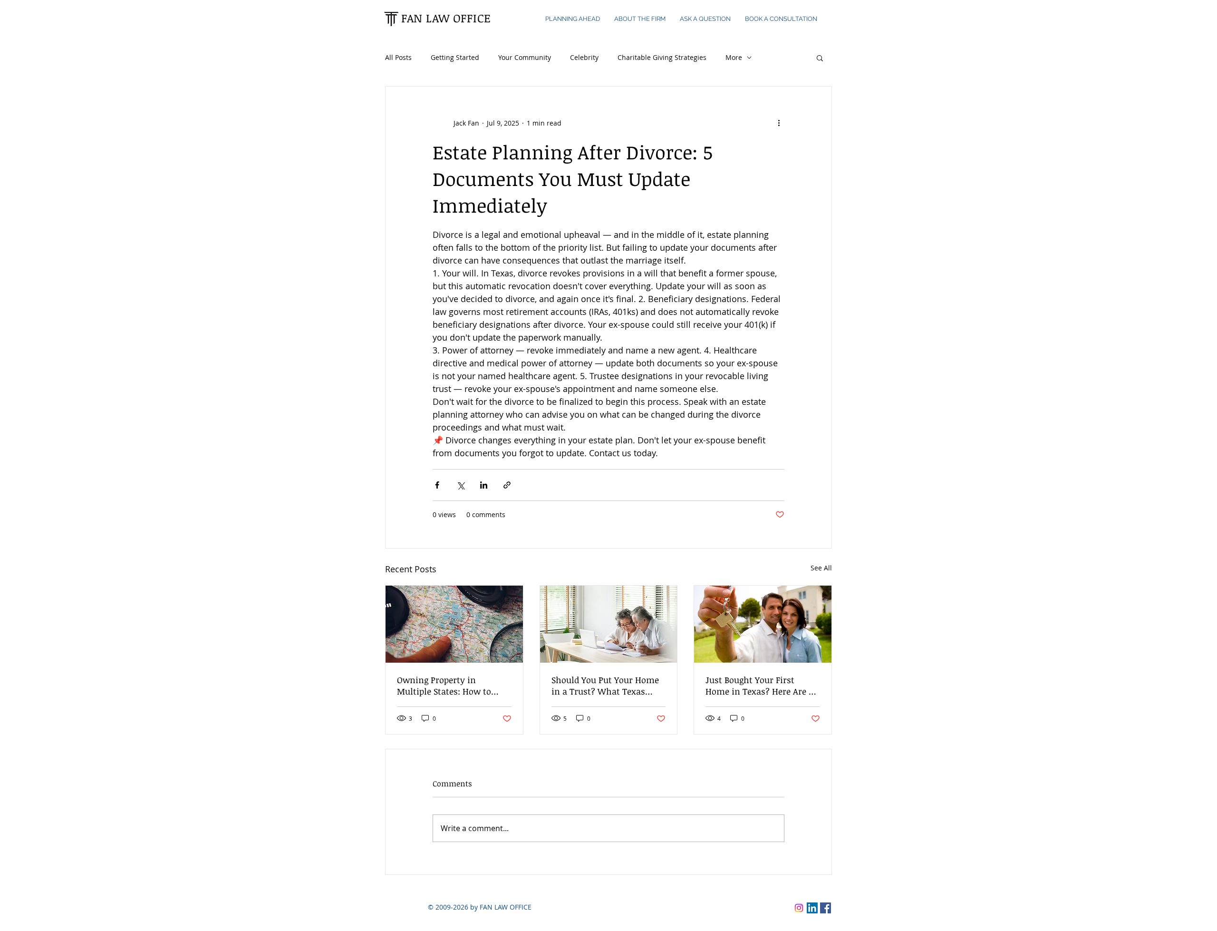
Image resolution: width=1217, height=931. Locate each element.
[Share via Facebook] (437, 485)
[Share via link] (507, 485)
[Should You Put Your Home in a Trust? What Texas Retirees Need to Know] (608, 624)
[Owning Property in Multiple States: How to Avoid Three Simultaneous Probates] (454, 624)
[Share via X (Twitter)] (460, 485)
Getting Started (455, 57)
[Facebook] (825, 907)
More (733, 57)
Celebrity (584, 57)
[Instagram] (798, 907)
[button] (819, 57)
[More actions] (778, 122)
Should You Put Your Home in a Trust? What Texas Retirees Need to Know (605, 685)
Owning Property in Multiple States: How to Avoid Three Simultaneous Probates (449, 685)
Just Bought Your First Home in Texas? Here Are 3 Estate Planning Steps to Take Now (759, 685)
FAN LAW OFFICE (446, 18)
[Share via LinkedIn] (483, 485)
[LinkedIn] (812, 907)
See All (821, 567)
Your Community (524, 57)
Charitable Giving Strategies (662, 57)
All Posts (398, 57)
